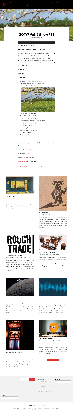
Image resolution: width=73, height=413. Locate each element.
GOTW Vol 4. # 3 (41, 386)
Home (32, 2)
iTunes (27, 153)
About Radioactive (11, 2)
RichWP (41, 409)
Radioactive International (38, 405)
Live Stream (46, 2)
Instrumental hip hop (25, 169)
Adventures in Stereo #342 (43, 389)
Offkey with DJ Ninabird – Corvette (45, 391)
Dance (28, 167)
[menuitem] (12, 2)
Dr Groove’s (21, 161)
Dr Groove (24, 157)
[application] (36, 42)
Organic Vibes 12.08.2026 (43, 384)
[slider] (52, 42)
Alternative (23, 167)
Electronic (43, 167)
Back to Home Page (53, 360)
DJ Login (38, 2)
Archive (53, 2)
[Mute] (48, 43)
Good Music (50, 167)
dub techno (33, 167)
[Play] (20, 43)
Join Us (26, 2)
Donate (20, 2)
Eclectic (38, 167)
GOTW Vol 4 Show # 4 (42, 381)
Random (59, 2)
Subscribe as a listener (25, 149)
